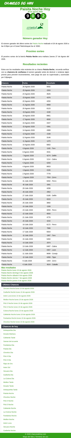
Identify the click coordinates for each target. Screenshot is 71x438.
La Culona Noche (9, 412)
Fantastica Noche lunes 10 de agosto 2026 (19, 318)
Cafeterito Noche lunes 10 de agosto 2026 (19, 314)
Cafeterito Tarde (9, 338)
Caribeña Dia (8, 375)
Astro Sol (6, 367)
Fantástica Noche (10, 416)
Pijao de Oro (8, 364)
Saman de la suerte (10, 341)
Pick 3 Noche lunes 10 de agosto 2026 (17, 303)
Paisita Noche (37, 43)
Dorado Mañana (9, 334)
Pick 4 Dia (7, 356)
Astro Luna (7, 423)
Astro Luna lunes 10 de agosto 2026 (16, 296)
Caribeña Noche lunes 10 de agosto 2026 (19, 292)
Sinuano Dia (8, 371)
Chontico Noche (9, 397)
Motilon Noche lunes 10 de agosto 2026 (18, 299)
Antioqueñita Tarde (10, 390)
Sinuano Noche (9, 427)
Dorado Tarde (8, 386)
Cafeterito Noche (9, 408)
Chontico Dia (8, 352)
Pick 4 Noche (8, 401)
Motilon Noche (8, 419)
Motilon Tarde (8, 382)
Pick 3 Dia (7, 360)
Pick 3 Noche (8, 404)
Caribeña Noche (9, 430)
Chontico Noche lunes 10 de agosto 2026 (18, 322)
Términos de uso (41, 437)
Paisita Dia (7, 349)
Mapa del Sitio (28, 437)
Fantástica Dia (8, 345)
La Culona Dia (8, 378)
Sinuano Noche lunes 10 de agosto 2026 (18, 288)
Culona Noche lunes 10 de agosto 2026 (18, 311)
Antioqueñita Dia (9, 330)
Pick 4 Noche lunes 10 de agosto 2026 (17, 307)
